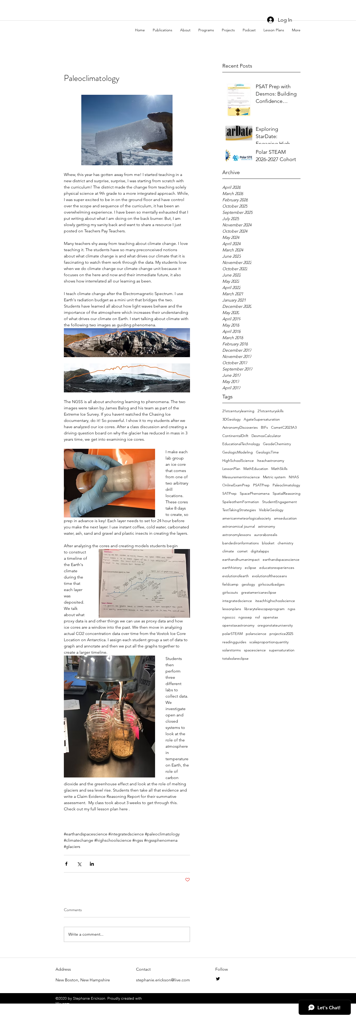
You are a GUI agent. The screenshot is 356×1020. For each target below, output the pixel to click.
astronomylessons (236, 534)
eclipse (250, 567)
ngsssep (245, 617)
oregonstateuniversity (275, 625)
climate (228, 551)
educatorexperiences (276, 567)
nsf (257, 617)
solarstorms (231, 650)
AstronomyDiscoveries (240, 427)
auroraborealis (265, 534)
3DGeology (231, 419)
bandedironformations (240, 543)
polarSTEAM (232, 633)
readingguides (234, 642)
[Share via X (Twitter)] (79, 863)
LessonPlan (231, 468)
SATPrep (229, 493)
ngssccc (228, 617)
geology (248, 584)
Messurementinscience (241, 477)
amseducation (285, 518)
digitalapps (260, 551)
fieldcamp (230, 584)
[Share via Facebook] (66, 863)
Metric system (274, 477)
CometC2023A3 (284, 427)
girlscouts (230, 592)
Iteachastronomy (270, 460)
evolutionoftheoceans (269, 576)
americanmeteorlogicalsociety (246, 518)
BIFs (264, 427)
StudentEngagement (279, 501)
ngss (291, 608)
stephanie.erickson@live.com (163, 979)
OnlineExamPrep (236, 485)
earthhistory (232, 567)
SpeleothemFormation (240, 501)
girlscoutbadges (271, 584)
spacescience (255, 650)
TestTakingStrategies (239, 510)
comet (242, 551)
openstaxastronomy (238, 625)
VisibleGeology (271, 510)
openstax (270, 617)
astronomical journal (238, 526)
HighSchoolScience (238, 460)
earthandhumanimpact (241, 559)
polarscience (256, 633)
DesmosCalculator (266, 435)
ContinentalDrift (235, 435)
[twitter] (217, 978)
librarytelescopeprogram (264, 608)
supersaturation (281, 650)
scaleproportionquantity (269, 642)
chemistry (285, 543)
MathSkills (279, 468)
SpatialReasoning (286, 493)
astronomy (266, 526)
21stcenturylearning (238, 411)
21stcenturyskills (270, 411)
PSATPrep (261, 485)
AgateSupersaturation (262, 419)
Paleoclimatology (286, 485)
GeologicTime (267, 452)
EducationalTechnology (241, 443)
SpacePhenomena (254, 493)
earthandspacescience (281, 559)
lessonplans (231, 608)
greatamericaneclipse (258, 592)
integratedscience (237, 600)
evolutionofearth (235, 576)
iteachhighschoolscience (275, 600)
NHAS (294, 477)
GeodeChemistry (277, 443)
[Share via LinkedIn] (91, 863)
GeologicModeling (237, 452)
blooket (268, 543)
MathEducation (255, 468)
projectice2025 (281, 633)
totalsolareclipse (235, 658)
